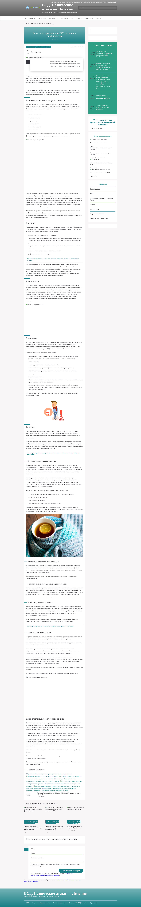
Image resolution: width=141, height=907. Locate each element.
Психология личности (85, 18)
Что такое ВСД (30, 18)
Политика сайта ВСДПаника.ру (106, 2)
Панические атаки (100, 158)
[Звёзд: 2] (46, 793)
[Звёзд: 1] (40, 793)
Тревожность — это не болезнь (100, 143)
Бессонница (95, 189)
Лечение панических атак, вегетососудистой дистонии (77, 2)
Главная (26, 23)
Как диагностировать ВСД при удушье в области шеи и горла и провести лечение (103, 66)
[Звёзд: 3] (52, 793)
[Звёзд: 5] (65, 793)
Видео (98, 18)
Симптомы (42, 18)
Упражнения (53, 18)
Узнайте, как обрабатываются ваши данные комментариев (52, 874)
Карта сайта (55, 2)
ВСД (96, 168)
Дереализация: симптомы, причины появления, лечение (103, 97)
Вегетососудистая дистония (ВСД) (42, 23)
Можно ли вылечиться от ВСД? (100, 173)
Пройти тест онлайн (96, 128)
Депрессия (94, 209)
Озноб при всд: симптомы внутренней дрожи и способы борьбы (104, 54)
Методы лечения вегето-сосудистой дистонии (102, 107)
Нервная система (67, 18)
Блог (92, 194)
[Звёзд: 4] (58, 793)
